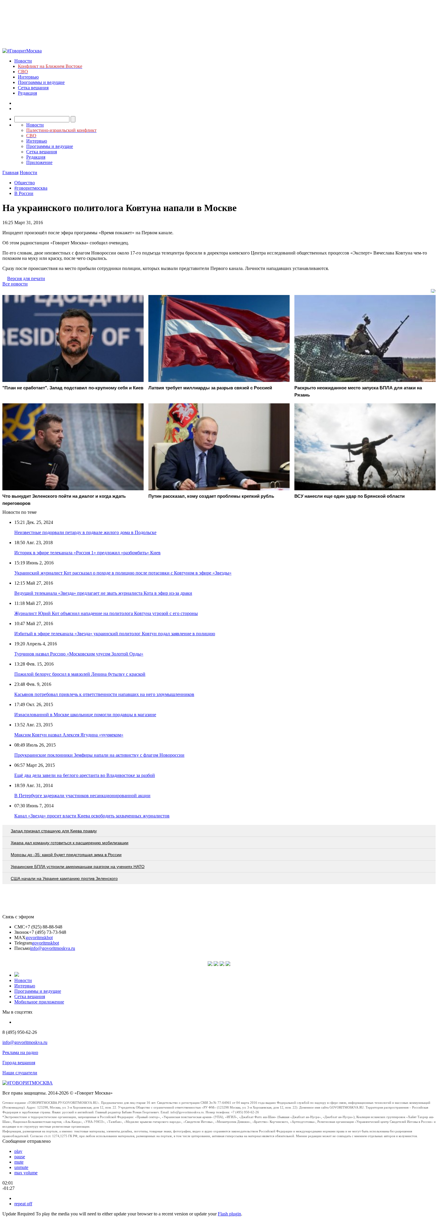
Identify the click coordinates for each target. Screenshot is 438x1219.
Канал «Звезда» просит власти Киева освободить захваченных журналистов (92, 815)
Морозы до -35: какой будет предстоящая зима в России (66, 854)
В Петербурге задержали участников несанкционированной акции (82, 795)
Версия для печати (26, 278)
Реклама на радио (20, 1052)
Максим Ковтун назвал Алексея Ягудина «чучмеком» (68, 734)
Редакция (27, 93)
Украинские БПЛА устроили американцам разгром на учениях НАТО (78, 866)
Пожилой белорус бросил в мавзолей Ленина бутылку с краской (79, 674)
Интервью (28, 76)
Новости (23, 60)
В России (23, 193)
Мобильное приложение (39, 1001)
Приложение (39, 162)
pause (19, 1156)
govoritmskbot (39, 937)
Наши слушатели (19, 1072)
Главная (10, 172)
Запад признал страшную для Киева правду (54, 830)
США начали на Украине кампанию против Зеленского (64, 878)
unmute (21, 1167)
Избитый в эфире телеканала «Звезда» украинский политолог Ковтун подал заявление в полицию (114, 633)
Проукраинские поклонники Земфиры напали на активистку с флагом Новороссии (99, 755)
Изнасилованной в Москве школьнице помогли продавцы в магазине (85, 714)
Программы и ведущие (41, 82)
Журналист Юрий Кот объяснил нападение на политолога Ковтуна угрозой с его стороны (106, 613)
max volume (26, 1172)
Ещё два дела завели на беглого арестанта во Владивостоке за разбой (84, 775)
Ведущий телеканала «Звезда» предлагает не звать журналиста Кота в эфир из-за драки (103, 593)
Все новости (15, 283)
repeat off (23, 1203)
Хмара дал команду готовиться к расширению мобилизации (69, 842)
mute (19, 1162)
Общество (24, 182)
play (18, 1151)
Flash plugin (229, 1213)
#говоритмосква (30, 188)
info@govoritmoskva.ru (52, 948)
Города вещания (18, 1062)
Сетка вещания (33, 87)
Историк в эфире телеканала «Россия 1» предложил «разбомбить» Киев (87, 552)
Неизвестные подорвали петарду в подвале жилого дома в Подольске (85, 532)
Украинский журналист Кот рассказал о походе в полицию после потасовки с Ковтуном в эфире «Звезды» (123, 572)
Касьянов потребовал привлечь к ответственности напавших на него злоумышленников (104, 694)
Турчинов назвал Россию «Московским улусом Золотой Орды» (78, 653)
